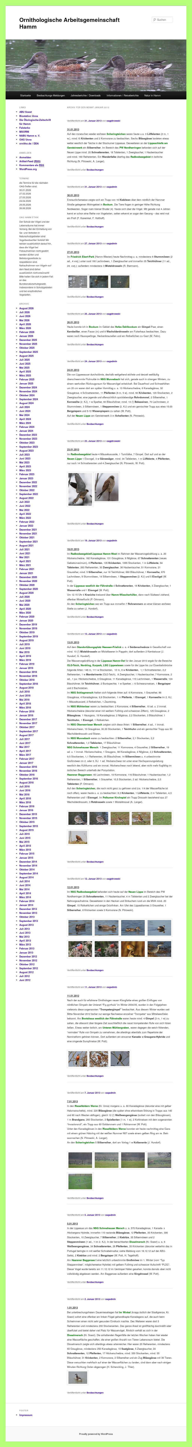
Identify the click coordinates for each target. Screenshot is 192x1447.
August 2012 (26, 972)
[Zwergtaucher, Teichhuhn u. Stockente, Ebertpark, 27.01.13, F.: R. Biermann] (99, 288)
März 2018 (25, 707)
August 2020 (26, 593)
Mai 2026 (24, 320)
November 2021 (28, 533)
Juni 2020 (24, 600)
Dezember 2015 (28, 814)
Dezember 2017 (28, 719)
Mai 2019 (24, 652)
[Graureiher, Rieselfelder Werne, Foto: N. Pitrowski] (159, 1168)
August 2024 (26, 403)
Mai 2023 (24, 462)
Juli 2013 (24, 928)
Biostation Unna (28, 116)
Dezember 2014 (28, 861)
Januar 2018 (26, 715)
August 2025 (26, 355)
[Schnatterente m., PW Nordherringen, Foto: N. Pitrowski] (80, 936)
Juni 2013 (24, 932)
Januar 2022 (26, 525)
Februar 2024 (26, 427)
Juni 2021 (24, 553)
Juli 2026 (24, 312)
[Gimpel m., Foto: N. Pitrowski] (80, 957)
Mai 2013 (24, 936)
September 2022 (28, 494)
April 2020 (25, 608)
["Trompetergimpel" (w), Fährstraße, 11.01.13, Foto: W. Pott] (120, 1066)
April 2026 (25, 324)
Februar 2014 (26, 901)
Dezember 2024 (28, 387)
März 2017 (25, 755)
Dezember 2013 (28, 909)
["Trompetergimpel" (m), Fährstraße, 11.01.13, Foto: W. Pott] (77, 1067)
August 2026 (26, 308)
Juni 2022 (24, 506)
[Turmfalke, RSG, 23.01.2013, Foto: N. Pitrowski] (80, 506)
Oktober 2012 (26, 964)
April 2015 (25, 845)
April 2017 (25, 751)
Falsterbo (24, 127)
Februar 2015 (26, 853)
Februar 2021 (26, 569)
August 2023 (26, 450)
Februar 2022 (26, 521)
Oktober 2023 (26, 442)
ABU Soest (25, 112)
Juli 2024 (24, 407)
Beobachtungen (95, 169)
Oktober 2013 (26, 917)
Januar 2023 (26, 478)
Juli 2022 (24, 502)
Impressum (25, 1415)
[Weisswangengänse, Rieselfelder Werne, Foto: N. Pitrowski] (80, 1168)
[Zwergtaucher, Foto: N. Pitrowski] (159, 936)
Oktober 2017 (26, 727)
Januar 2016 (26, 810)
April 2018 (25, 703)
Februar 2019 (26, 664)
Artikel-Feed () (29, 161)
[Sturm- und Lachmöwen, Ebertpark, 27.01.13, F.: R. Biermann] (77, 288)
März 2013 (25, 944)
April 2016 (25, 798)
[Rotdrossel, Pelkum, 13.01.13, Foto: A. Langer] (162, 825)
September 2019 (28, 636)
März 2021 (25, 565)
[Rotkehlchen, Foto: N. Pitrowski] (133, 957)
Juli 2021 (24, 549)
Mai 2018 (24, 699)
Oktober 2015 (26, 822)
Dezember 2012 (28, 956)
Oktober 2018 (26, 680)
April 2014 (25, 893)
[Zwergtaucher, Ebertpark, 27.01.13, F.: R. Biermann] (120, 288)
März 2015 (25, 849)
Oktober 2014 (26, 869)
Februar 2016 (26, 806)
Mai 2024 (24, 415)
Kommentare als (31, 165)
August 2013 (26, 925)
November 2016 (28, 770)
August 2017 (26, 735)
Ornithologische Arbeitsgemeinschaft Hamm (69, 23)
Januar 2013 (26, 952)
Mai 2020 (24, 604)
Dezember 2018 (28, 672)
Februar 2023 (26, 474)
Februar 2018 (26, 711)
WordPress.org (28, 169)
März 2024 (25, 423)
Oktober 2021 (26, 537)
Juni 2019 (24, 648)
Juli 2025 (24, 359)
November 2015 (28, 818)
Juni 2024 (24, 411)
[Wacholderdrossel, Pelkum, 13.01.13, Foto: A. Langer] (120, 825)
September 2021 (28, 541)
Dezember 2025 (28, 340)
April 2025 (25, 371)
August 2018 (26, 687)
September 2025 (28, 352)
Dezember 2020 (28, 577)
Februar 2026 (26, 332)
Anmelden (25, 157)
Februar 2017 (26, 758)
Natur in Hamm (152, 95)
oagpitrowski (113, 120)
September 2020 (28, 589)
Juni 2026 (24, 316)
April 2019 (25, 656)
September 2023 (28, 446)
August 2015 (26, 830)
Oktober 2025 (26, 347)
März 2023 (25, 470)
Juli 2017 (24, 739)
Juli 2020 (24, 596)
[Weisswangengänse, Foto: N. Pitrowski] (106, 1168)
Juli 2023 (24, 454)
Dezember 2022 (28, 482)
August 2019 (26, 640)
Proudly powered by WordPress (96, 1434)
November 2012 (28, 960)
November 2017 (28, 723)
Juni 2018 (24, 695)
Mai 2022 (24, 510)
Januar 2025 (26, 383)
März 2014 (25, 897)
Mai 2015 (24, 842)
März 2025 (25, 375)
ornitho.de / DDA (29, 143)
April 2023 (25, 466)
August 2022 (26, 498)
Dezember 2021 (28, 529)
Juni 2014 (24, 885)
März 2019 (25, 660)
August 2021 (26, 545)
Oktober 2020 (26, 585)
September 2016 (28, 778)
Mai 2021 (24, 557)
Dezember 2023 (28, 434)
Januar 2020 (26, 620)
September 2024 (28, 399)
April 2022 (25, 514)
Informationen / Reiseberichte (123, 95)
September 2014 (28, 873)
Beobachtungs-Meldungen (51, 95)
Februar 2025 (26, 379)
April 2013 (25, 940)
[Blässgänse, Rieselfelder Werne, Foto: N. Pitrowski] (80, 1189)
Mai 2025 (24, 367)
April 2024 (25, 419)
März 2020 (25, 612)
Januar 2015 (26, 857)
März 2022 (25, 517)
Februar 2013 (26, 948)
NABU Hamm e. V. (29, 135)
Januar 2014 (26, 905)
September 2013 (28, 921)
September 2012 (28, 968)
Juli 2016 (24, 786)
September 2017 (28, 731)
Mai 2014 (24, 889)
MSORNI (24, 131)
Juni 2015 (24, 838)
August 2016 (26, 782)
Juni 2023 (24, 458)
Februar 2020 (26, 616)
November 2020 (28, 581)
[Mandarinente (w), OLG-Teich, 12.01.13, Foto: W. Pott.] (77, 825)
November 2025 (28, 344)
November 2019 (28, 628)
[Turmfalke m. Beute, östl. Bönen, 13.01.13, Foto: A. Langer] (77, 844)
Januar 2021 (26, 573)
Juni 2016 (24, 790)
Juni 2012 (24, 980)
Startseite (25, 95)
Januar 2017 (26, 763)
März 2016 (25, 802)
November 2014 (28, 865)
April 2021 (25, 561)
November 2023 (28, 438)
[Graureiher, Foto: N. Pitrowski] (159, 957)
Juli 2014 (24, 881)
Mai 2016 (24, 794)
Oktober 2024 (26, 395)
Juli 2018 (24, 691)
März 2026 (25, 328)
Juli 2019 (24, 644)
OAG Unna (25, 139)
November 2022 (28, 486)
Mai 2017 (24, 747)
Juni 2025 (24, 363)
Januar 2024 (26, 431)
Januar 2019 (26, 668)
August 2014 (26, 877)
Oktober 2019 (26, 632)
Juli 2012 (24, 976)
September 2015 (28, 826)
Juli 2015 (24, 834)
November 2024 (28, 391)
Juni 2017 (24, 743)
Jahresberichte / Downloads (86, 95)
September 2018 (28, 683)
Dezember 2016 (28, 766)
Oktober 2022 (26, 490)
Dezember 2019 (28, 624)
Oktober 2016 (26, 774)
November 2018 (28, 676)
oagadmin (111, 186)
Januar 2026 (26, 336)
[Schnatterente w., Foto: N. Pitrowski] (133, 936)
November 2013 (28, 913)
